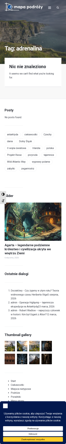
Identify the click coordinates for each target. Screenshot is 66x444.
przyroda (32, 154)
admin (14, 302)
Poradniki (16, 396)
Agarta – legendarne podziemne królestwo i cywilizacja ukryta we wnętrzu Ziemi (28, 249)
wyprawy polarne (41, 161)
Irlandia (36, 148)
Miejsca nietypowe (21, 388)
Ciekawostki (17, 384)
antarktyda (12, 134)
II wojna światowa (16, 148)
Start (13, 381)
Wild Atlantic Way (16, 161)
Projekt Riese (14, 154)
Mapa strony (17, 400)
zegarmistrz (27, 168)
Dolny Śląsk (25, 141)
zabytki (11, 168)
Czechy (48, 134)
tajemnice (49, 154)
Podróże (15, 392)
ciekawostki (30, 134)
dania (10, 141)
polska (50, 148)
